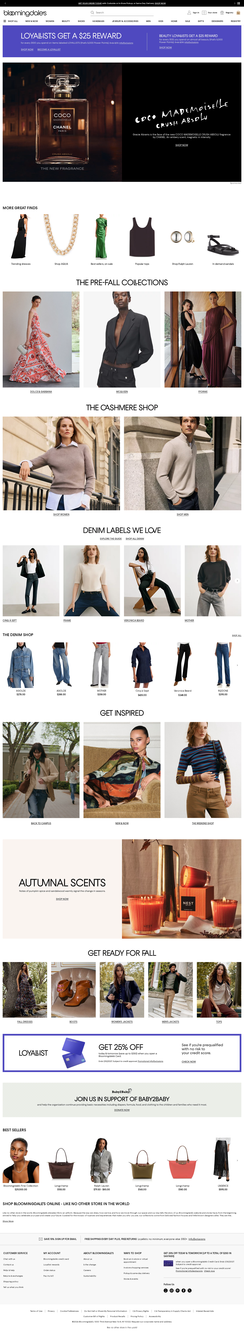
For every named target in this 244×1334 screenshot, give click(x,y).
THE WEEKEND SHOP (203, 823)
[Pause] (239, 3)
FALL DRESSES (25, 1021)
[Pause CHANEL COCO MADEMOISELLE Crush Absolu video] (118, 178)
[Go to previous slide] (5, 3)
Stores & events (131, 1279)
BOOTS (73, 1021)
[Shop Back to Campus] (41, 770)
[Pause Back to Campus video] (75, 813)
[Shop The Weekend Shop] (202, 770)
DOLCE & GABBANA (41, 391)
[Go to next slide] (235, 3)
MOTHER (189, 620)
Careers (87, 1270)
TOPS (219, 1021)
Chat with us (9, 1259)
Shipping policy (10, 1281)
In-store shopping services (136, 1267)
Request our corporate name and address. (152, 1322)
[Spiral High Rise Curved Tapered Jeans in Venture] (61, 665)
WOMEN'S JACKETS (122, 1021)
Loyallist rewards (51, 1264)
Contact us (8, 1264)
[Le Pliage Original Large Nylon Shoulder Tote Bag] (182, 1160)
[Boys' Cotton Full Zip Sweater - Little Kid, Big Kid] (101, 1160)
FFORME (202, 391)
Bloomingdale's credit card (56, 1259)
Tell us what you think (13, 1287)
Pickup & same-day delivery (137, 1273)
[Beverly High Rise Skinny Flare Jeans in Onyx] (182, 665)
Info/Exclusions (197, 1239)
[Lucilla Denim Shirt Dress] (142, 665)
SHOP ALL (236, 635)
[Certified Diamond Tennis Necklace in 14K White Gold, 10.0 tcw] (21, 1160)
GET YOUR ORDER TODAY (90, 3)
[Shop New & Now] (121, 770)
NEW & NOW (122, 823)
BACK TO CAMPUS (41, 823)
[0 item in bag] (238, 12)
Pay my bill (48, 1276)
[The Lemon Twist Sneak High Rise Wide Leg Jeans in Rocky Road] (101, 665)
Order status (49, 1270)
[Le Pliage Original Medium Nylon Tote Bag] (142, 1160)
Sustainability (89, 1276)
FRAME (67, 620)
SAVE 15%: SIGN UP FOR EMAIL (60, 1239)
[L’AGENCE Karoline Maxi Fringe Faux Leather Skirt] (223, 1160)
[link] (21, 692)
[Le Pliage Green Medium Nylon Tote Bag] (61, 1160)
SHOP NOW (160, 3)
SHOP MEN (183, 514)
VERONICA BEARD (134, 620)
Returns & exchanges (13, 1276)
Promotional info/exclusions (189, 1271)
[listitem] (122, 3)
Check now (209, 1271)
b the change (89, 1264)
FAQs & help (9, 1270)
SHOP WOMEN (61, 514)
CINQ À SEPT (10, 620)
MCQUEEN (122, 391)
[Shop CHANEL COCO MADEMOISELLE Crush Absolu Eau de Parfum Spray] (62, 122)
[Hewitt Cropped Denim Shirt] (21, 665)
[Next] (237, 580)
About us (87, 1259)
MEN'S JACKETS (170, 1021)
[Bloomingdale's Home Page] (25, 13)
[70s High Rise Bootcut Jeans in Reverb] (223, 665)
